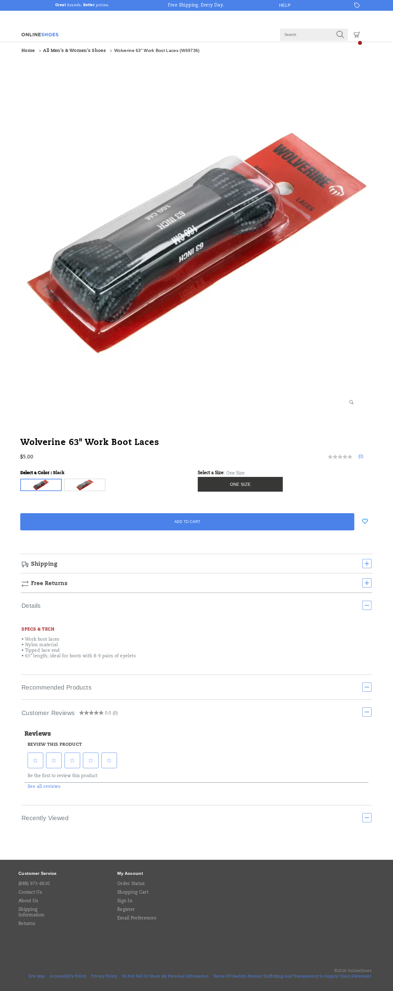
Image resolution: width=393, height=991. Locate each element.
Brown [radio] (85, 485)
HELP (285, 5)
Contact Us (30, 893)
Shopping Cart (132, 893)
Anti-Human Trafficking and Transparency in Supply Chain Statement (305, 976)
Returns (26, 924)
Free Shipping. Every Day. (196, 5)
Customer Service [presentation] (37, 873)
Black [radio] (41, 485)
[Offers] (357, 5)
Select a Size (211, 473)
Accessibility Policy (68, 976)
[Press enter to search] (340, 35)
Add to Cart (187, 522)
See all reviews (44, 787)
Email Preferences (136, 918)
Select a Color (42, 473)
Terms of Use (225, 976)
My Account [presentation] (130, 873)
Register (126, 910)
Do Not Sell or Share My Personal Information (165, 976)
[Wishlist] (365, 521)
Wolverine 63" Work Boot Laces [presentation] (89, 443)
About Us (28, 901)
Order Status (131, 884)
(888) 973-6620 (34, 884)
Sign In (124, 901)
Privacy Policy (104, 976)
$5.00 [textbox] (26, 457)
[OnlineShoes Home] (39, 34)
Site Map (37, 976)
